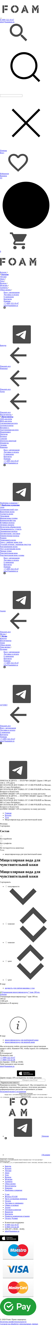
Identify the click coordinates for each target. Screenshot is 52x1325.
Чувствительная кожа (9, 553)
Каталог (3, 272)
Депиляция (4, 516)
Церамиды (4, 443)
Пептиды (4, 434)
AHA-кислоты (6, 419)
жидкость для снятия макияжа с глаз (20, 988)
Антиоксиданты (6, 425)
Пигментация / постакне (10, 533)
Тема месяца (5, 647)
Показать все (5, 366)
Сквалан (3, 439)
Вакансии (9, 1212)
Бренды (3, 345)
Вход (2, 153)
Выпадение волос (7, 512)
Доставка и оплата (11, 295)
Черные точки (6, 551)
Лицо (2, 279)
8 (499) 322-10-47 (7, 20)
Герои (2, 643)
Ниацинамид (5, 432)
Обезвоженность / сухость (10, 529)
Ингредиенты (6, 414)
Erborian (3, 994)
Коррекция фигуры (8, 520)
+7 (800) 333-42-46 (7, 1060)
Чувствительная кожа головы (12, 555)
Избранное (4, 174)
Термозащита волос (8, 540)
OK (2, 1051)
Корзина (3, 177)
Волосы (3, 283)
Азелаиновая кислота (9, 423)
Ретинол (3, 436)
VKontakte (45, 1155)
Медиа (3, 634)
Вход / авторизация (11, 292)
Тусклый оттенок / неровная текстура (15, 544)
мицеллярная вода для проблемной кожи (21, 1040)
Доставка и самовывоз (14, 1203)
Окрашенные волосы (8, 531)
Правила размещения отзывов (17, 1216)
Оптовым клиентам (13, 1210)
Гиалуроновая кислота (9, 430)
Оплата (8, 1201)
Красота (3, 638)
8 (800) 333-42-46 (12, 1227)
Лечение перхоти (7, 525)
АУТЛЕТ (3, 705)
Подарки (3, 649)
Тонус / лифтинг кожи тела (11, 542)
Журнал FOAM (11, 1196)
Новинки (4, 368)
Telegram (45, 1136)
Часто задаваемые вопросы (16, 1199)
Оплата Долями (11, 1218)
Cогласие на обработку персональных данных (19, 1324)
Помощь (3, 151)
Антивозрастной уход (9, 509)
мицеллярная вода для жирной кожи (20, 1042)
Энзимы (3, 445)
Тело (2, 281)
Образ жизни (5, 290)
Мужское (4, 285)
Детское (3, 277)
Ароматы (4, 288)
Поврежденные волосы (9, 536)
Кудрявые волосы (7, 523)
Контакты (8, 299)
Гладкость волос (6, 514)
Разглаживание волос (9, 547)
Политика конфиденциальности (13, 1322)
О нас (7, 1194)
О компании (9, 297)
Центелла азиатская (8, 441)
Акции (3, 611)
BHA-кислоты (6, 421)
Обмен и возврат (12, 1205)
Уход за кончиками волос (10, 549)
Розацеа (3, 538)
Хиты (2, 391)
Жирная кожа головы (9, 518)
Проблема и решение (9, 503)
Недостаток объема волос (10, 527)
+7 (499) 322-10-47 (11, 303)
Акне (2, 507)
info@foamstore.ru (7, 22)
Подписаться (10, 1083)
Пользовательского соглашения (13, 1091)
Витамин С (4, 428)
